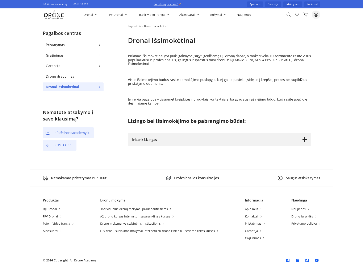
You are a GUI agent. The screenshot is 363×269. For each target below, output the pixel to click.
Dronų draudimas (60, 76)
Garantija (53, 66)
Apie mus (252, 209)
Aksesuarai (187, 15)
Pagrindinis (135, 26)
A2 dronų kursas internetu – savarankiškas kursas (135, 216)
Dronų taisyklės (302, 216)
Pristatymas (55, 44)
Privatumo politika (304, 223)
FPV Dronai (115, 15)
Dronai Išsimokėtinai (62, 87)
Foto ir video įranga (151, 15)
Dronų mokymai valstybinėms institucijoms (131, 223)
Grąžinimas (55, 55)
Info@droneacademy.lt (56, 4)
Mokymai (215, 15)
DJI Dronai (50, 209)
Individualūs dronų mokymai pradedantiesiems (134, 209)
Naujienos (244, 15)
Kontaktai (252, 216)
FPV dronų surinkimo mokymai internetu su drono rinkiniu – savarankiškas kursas (158, 231)
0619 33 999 (81, 4)
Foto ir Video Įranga (57, 223)
